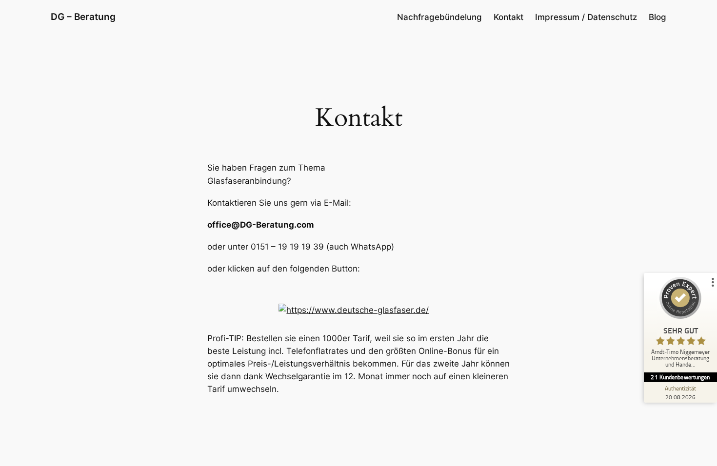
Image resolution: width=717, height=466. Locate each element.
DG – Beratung (83, 16)
